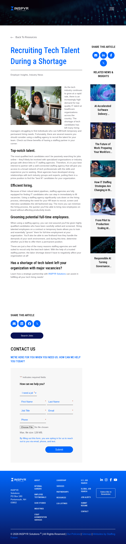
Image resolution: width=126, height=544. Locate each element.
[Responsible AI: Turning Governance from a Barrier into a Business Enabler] (102, 255)
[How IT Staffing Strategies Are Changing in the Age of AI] (102, 178)
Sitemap (86, 534)
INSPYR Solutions (57, 274)
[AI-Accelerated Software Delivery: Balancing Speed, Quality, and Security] (102, 102)
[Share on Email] (14, 323)
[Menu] (111, 8)
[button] (23, 37)
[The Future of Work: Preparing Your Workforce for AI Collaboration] (102, 140)
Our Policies (73, 534)
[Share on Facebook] (29, 323)
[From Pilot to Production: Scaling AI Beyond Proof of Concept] (102, 217)
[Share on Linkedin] (21, 323)
